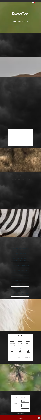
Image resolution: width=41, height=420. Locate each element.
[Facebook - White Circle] (19, 417)
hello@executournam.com (15, 402)
